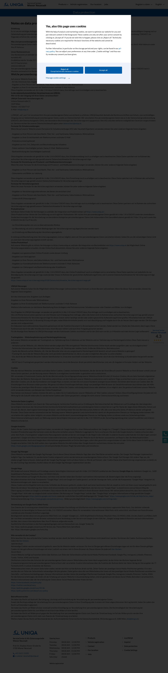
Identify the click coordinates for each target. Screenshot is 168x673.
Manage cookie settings (58, 77)
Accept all (103, 70)
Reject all (65, 70)
